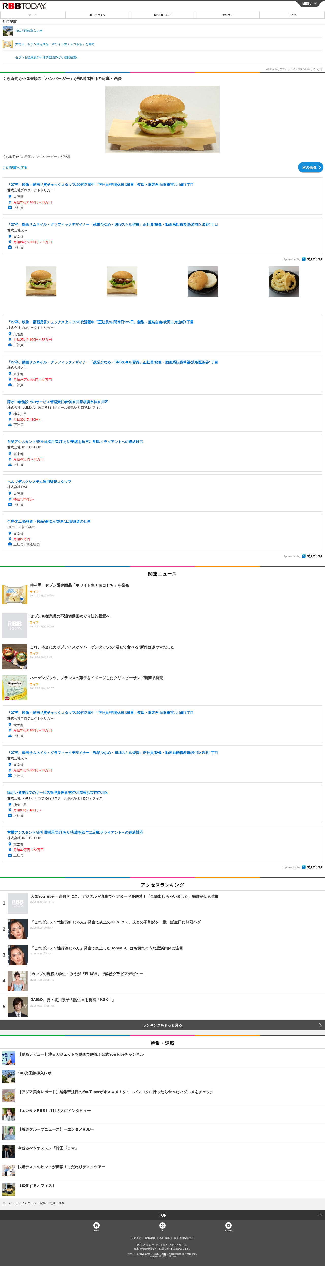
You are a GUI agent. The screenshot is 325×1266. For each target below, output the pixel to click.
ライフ (292, 15)
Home (96, 1230)
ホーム (33, 15)
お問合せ (136, 1238)
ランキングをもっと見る (162, 1024)
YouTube (228, 1230)
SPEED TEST (162, 15)
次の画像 (309, 167)
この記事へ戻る (15, 167)
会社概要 (164, 1238)
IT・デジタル (97, 15)
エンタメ (227, 15)
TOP (162, 1215)
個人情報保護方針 (184, 1238)
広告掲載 (150, 1238)
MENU (307, 3)
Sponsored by (292, 259)
